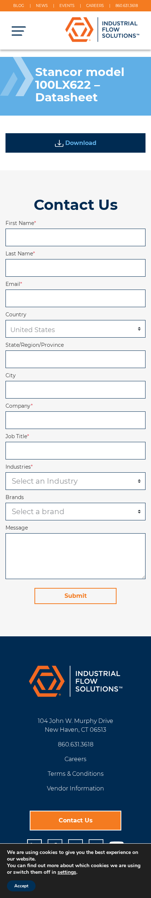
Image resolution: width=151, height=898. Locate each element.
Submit (76, 595)
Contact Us (76, 820)
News (42, 5)
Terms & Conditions (76, 773)
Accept (21, 886)
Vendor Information (75, 788)
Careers (95, 5)
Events (66, 5)
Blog (18, 5)
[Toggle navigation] (16, 30)
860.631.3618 (126, 5)
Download (79, 142)
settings (67, 872)
